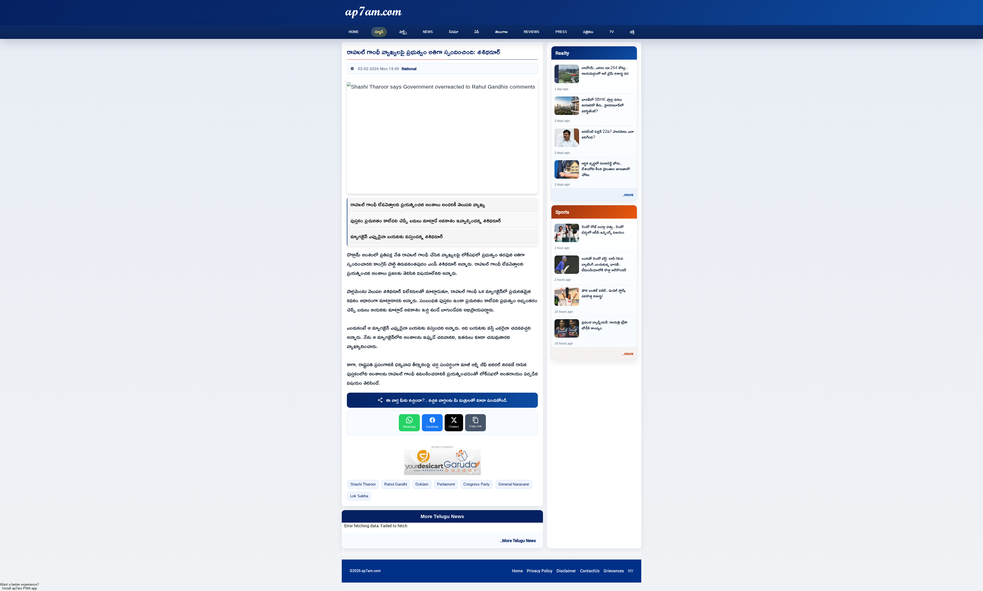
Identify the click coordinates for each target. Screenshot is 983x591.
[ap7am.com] (373, 12)
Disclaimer (566, 571)
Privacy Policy (539, 571)
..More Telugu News (518, 540)
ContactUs (590, 571)
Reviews (531, 32)
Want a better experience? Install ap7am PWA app (19, 586)
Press (561, 32)
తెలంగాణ (501, 32)
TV (612, 32)
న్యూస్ (379, 32)
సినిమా (453, 32)
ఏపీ (476, 32)
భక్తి (632, 32)
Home (354, 32)
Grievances (614, 571)
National (409, 68)
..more (627, 194)
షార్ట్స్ (403, 32)
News (428, 32)
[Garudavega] (442, 462)
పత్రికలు (588, 32)
